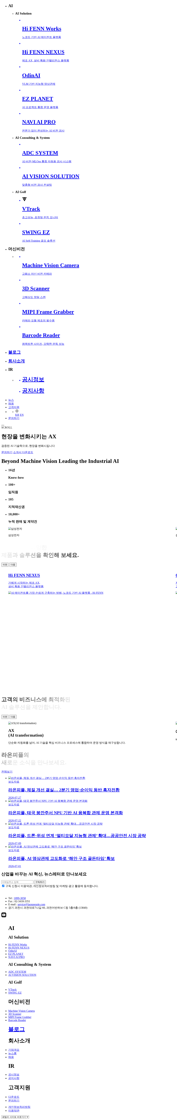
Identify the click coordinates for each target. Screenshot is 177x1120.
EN (22, 414)
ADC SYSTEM (17, 971)
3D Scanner (14, 1014)
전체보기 (6, 771)
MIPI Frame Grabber (19, 1017)
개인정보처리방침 (19, 1106)
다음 (13, 564)
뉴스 (11, 399)
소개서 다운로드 (23, 452)
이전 (5, 564)
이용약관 (13, 1110)
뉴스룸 (12, 1053)
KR (17, 414)
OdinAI (12, 950)
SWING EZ (15, 992)
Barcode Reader (17, 1020)
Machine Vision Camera (21, 1010)
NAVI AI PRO (16, 957)
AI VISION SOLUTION (22, 974)
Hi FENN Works (17, 944)
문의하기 (13, 418)
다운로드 (13, 1096)
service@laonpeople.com (31, 904)
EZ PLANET (15, 953)
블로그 (16, 1029)
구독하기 (39, 882)
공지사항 (13, 1078)
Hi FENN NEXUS (18, 947)
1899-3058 (20, 898)
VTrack (12, 989)
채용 (11, 403)
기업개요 (13, 1049)
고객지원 (13, 407)
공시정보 (13, 1074)
